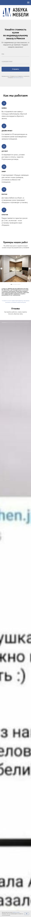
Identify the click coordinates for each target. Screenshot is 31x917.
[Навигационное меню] (28, 2)
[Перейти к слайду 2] (12, 284)
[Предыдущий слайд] (1, 268)
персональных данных (18, 77)
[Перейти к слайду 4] (15, 284)
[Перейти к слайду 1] (11, 284)
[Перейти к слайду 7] (19, 284)
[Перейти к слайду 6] (18, 284)
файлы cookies (16, 912)
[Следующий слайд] (30, 268)
